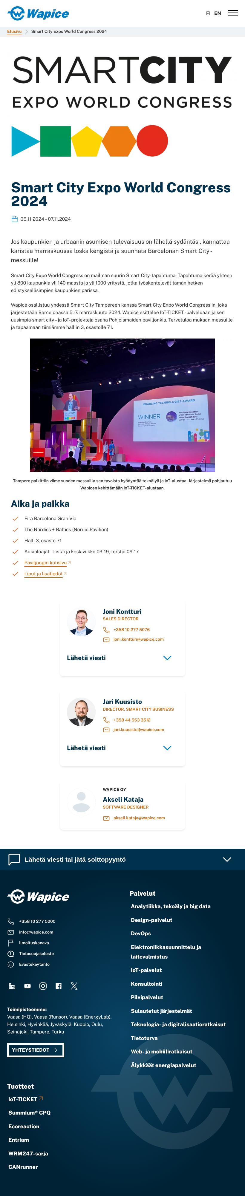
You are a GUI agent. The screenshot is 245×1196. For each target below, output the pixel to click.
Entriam (18, 1140)
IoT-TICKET (22, 1099)
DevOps (141, 934)
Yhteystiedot (30, 1050)
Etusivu (14, 31)
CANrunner (23, 1167)
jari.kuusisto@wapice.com (139, 729)
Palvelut (143, 893)
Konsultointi (147, 984)
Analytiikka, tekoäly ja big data (171, 906)
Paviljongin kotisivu (45, 562)
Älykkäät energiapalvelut (163, 1065)
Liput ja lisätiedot (43, 574)
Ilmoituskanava (34, 943)
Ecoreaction (23, 1127)
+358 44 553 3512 (132, 720)
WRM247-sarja (28, 1154)
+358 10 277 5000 (37, 921)
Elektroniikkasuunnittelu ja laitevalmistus (166, 952)
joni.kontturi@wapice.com (139, 639)
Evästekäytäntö (34, 964)
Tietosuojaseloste (36, 953)
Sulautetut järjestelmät (161, 1011)
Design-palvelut (151, 920)
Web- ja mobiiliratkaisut (161, 1052)
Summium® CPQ (29, 1113)
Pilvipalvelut (147, 997)
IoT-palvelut (146, 970)
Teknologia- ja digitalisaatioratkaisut (178, 1025)
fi (208, 13)
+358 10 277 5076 (132, 630)
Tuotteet (20, 1086)
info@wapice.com (36, 932)
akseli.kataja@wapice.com (139, 818)
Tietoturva (144, 1038)
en (217, 13)
